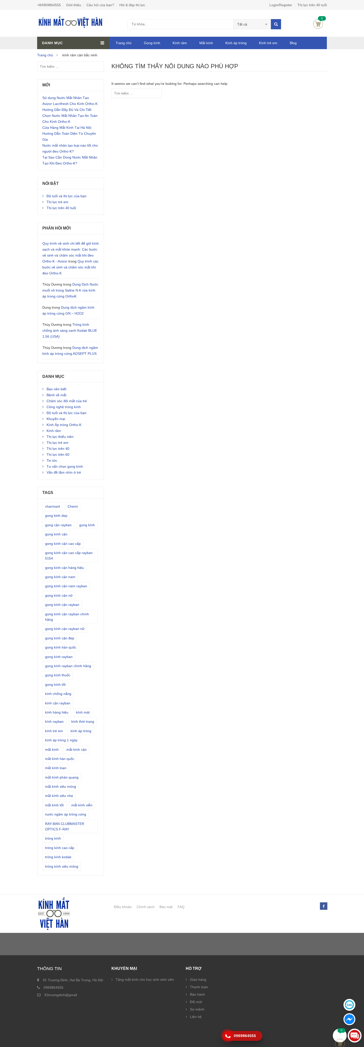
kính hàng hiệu (56, 712)
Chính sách (146, 907)
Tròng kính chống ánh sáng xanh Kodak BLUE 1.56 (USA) (69, 330)
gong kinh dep (56, 516)
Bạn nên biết (56, 389)
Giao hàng (198, 980)
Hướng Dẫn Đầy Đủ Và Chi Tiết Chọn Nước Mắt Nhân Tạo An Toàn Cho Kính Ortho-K (70, 116)
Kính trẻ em (268, 43)
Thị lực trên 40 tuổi (312, 5)
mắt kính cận (76, 750)
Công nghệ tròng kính (64, 407)
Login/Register (280, 5)
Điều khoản (123, 907)
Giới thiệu (73, 5)
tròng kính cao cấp (59, 848)
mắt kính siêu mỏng (60, 786)
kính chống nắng (58, 694)
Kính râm (180, 43)
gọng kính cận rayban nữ (64, 629)
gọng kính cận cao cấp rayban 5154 (69, 555)
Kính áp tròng (236, 43)
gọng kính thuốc (57, 675)
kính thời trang (82, 721)
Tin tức (52, 460)
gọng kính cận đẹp (59, 638)
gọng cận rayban (58, 525)
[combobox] (252, 24)
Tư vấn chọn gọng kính (65, 466)
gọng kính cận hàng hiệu (64, 568)
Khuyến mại (56, 419)
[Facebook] (323, 906)
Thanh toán (199, 987)
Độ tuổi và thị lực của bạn (66, 196)
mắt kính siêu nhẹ (59, 796)
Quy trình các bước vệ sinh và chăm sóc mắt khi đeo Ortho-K (70, 267)
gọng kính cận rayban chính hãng (67, 617)
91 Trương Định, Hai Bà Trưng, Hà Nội (73, 980)
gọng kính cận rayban (62, 605)
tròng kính (53, 838)
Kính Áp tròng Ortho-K (64, 425)
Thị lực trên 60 (58, 455)
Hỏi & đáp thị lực (132, 5)
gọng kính (87, 525)
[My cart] (340, 1035)
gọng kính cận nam (60, 577)
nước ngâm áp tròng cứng (65, 814)
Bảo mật (166, 907)
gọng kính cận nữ (59, 595)
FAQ (181, 907)
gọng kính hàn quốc (60, 647)
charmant (52, 506)
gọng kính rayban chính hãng (68, 666)
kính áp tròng (81, 731)
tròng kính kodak (58, 857)
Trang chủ (123, 43)
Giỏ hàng (318, 24)
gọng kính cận (56, 534)
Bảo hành (197, 994)
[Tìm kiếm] (276, 24)
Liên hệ (196, 1017)
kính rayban (54, 721)
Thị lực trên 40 (58, 449)
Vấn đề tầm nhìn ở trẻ (64, 472)
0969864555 (53, 987)
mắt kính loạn (55, 768)
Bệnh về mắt (56, 395)
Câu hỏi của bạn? (100, 5)
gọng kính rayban (59, 657)
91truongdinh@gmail (60, 995)
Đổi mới (196, 1002)
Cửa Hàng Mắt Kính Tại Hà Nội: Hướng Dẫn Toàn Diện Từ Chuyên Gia (69, 133)
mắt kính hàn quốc (59, 759)
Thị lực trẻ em (57, 202)
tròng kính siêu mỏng (61, 866)
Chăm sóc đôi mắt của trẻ (67, 401)
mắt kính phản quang (61, 777)
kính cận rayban (57, 703)
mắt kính (52, 750)
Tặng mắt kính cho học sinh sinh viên (145, 980)
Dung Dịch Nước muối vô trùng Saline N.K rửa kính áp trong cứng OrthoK (70, 290)
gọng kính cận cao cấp (63, 544)
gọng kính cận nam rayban (66, 586)
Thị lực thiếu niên (60, 437)
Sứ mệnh (197, 1009)
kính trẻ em (54, 731)
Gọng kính (152, 43)
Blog (293, 43)
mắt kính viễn (81, 805)
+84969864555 (49, 5)
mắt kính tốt (54, 805)
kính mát (83, 712)
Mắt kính (206, 43)
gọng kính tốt (55, 685)
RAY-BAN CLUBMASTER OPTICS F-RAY (64, 826)
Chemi (73, 506)
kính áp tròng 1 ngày (61, 740)
